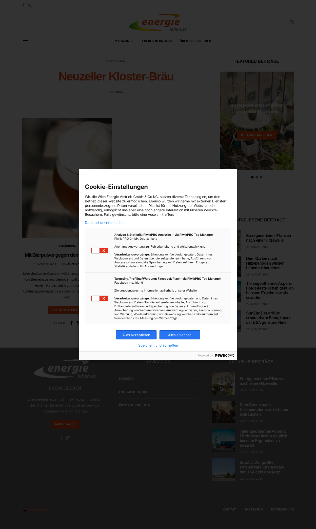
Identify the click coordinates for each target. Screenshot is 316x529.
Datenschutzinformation (104, 223)
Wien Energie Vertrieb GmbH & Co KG (128, 197)
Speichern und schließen (158, 345)
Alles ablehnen (179, 335)
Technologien (195, 197)
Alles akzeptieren (136, 335)
